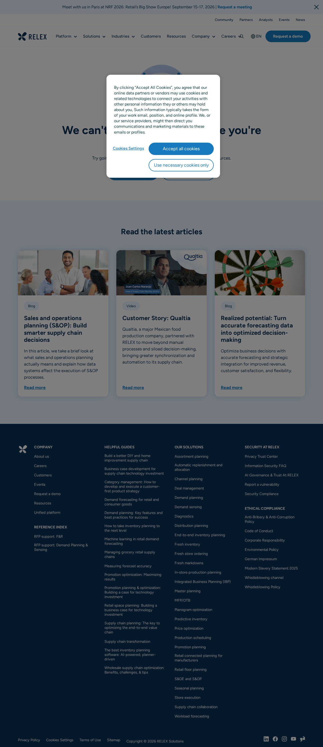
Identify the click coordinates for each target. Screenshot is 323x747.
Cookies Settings (128, 148)
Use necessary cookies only (181, 165)
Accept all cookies (181, 148)
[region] (163, 126)
